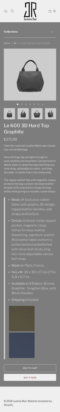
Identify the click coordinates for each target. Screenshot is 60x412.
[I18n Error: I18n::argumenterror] (9, 113)
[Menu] (6, 11)
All (15, 43)
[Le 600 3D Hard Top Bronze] (22, 330)
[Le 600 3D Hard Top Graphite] (30, 75)
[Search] (12, 11)
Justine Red (20, 401)
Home (7, 43)
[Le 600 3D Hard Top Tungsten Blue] (22, 357)
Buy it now (30, 377)
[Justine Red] (30, 11)
